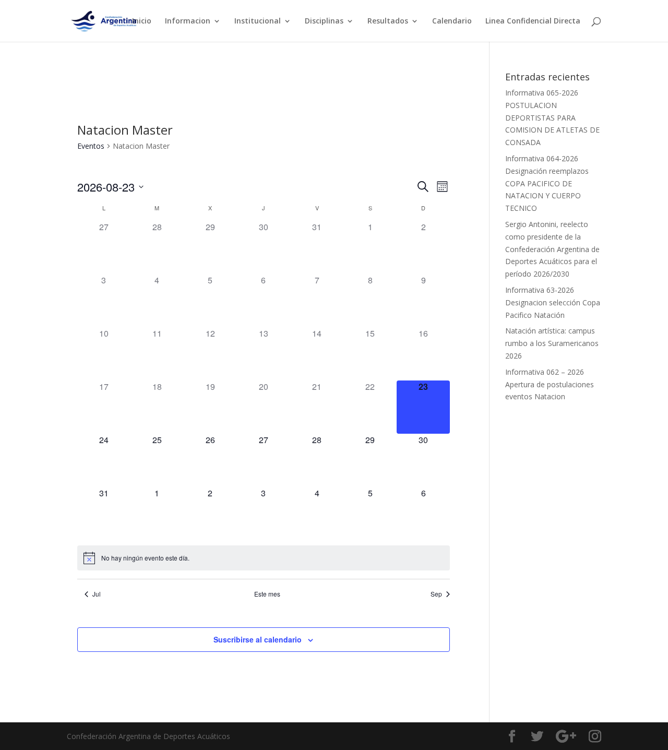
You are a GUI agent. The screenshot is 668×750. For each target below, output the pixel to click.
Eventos (90, 146)
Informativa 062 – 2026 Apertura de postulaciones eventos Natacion (549, 384)
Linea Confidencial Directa (532, 21)
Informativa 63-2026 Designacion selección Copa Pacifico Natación (552, 302)
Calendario (452, 21)
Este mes (267, 594)
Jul (96, 594)
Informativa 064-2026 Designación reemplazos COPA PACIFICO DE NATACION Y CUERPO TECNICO (547, 183)
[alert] (145, 558)
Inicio (141, 21)
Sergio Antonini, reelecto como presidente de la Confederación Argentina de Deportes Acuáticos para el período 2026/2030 (552, 249)
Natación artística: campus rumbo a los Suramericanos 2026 (552, 343)
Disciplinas (324, 21)
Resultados (387, 21)
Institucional (257, 21)
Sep (436, 594)
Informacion (187, 21)
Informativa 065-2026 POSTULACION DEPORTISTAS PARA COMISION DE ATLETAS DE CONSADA (552, 117)
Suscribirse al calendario (257, 639)
